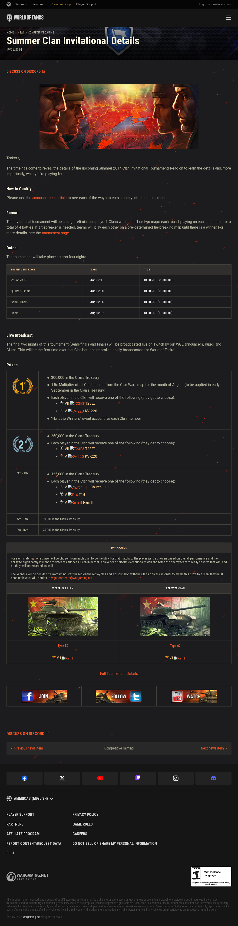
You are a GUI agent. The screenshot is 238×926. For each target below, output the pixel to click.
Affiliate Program (23, 834)
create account (221, 4)
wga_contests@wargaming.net (71, 578)
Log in (203, 4)
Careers (80, 834)
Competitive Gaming (41, 32)
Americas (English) (31, 798)
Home (10, 32)
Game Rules (83, 824)
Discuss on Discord (24, 71)
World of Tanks (25, 18)
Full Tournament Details (119, 673)
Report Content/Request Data (34, 844)
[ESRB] (211, 876)
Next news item (212, 748)
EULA (11, 853)
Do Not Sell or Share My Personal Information (115, 844)
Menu (228, 18)
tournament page (55, 233)
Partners (15, 824)
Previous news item (28, 748)
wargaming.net (27, 877)
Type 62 (175, 646)
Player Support (20, 815)
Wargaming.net (31, 917)
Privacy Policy (85, 815)
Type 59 (63, 646)
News (21, 32)
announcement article (49, 198)
